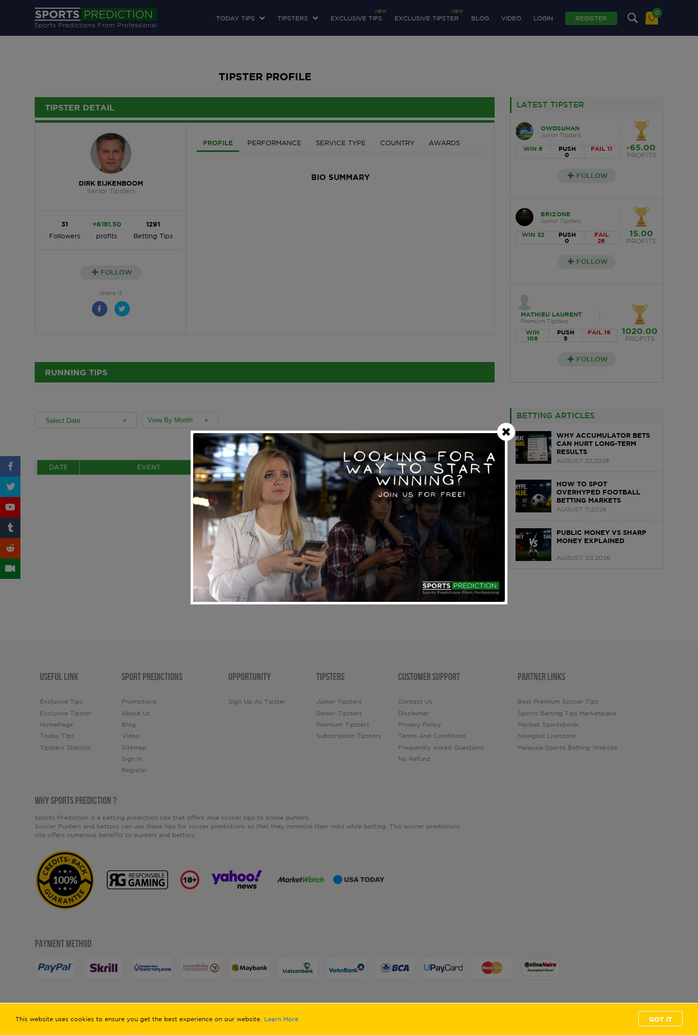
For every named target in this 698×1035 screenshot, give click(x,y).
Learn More (281, 1019)
